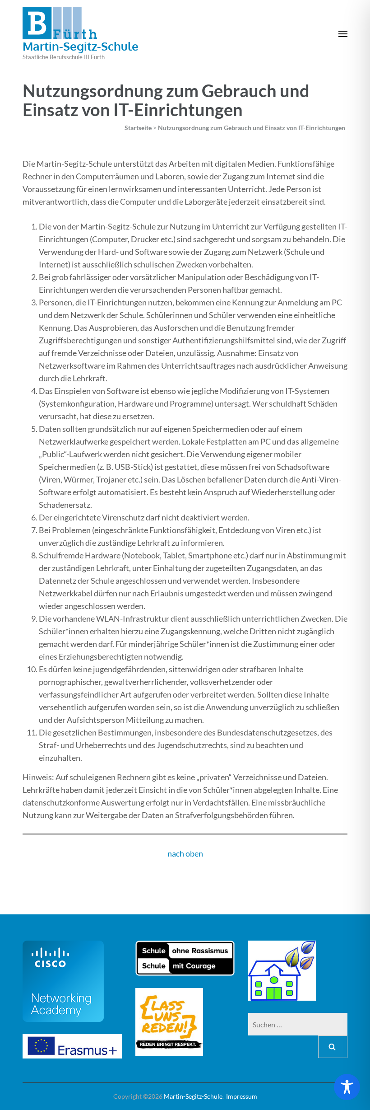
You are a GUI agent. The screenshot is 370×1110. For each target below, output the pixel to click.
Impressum (241, 1096)
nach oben (185, 853)
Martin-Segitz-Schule (81, 45)
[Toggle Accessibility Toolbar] (347, 1087)
